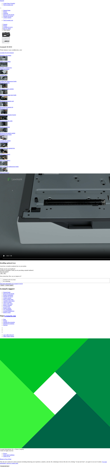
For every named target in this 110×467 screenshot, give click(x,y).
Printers (5, 25)
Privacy (5, 453)
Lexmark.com (10, 316)
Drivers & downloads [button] (8, 14)
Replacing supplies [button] (5, 82)
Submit (2, 285)
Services (5, 325)
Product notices (7, 308)
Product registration (8, 295)
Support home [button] (6, 10)
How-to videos (7, 28)
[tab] (55, 55)
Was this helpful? (4, 271)
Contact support (9, 285)
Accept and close (5, 466)
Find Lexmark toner (8, 299)
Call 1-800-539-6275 (8, 335)
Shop (4, 319)
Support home (6, 292)
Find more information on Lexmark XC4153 (11, 283)
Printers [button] (5, 11)
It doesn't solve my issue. (9, 279)
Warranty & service (8, 296)
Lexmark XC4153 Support (7, 52)
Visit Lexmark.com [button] (8, 5)
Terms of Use (6, 456)
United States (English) (9, 3)
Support (5, 24)
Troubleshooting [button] (4, 142)
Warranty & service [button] (8, 16)
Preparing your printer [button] (5, 55)
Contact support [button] (7, 17)
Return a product (7, 305)
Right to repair (7, 312)
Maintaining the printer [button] (6, 134)
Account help (6, 306)
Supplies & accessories (9, 322)
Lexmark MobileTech (8, 311)
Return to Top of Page (5, 459)
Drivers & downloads (8, 293)
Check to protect (7, 302)
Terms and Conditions (8, 455)
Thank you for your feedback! (7, 269)
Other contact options (8, 336)
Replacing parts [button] (4, 108)
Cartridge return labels (8, 301)
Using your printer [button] (4, 69)
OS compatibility (7, 309)
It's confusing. (6, 281)
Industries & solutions (8, 323)
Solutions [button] (5, 13)
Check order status (8, 303)
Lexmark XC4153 (8, 27)
